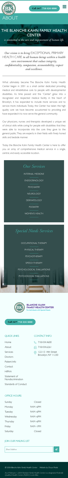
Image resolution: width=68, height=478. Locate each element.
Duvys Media (53, 468)
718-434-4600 (44, 8)
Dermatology (34, 201)
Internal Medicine (34, 174)
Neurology (34, 194)
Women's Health (34, 214)
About (8, 347)
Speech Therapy (34, 263)
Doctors (9, 357)
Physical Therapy (34, 250)
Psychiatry (34, 187)
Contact (9, 367)
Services (9, 352)
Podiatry (34, 207)
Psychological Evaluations (34, 270)
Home (8, 342)
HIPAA (8, 372)
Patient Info (10, 362)
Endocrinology (34, 181)
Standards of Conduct (16, 384)
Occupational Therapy (34, 243)
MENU (64, 7)
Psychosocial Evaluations (34, 276)
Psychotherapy (34, 257)
